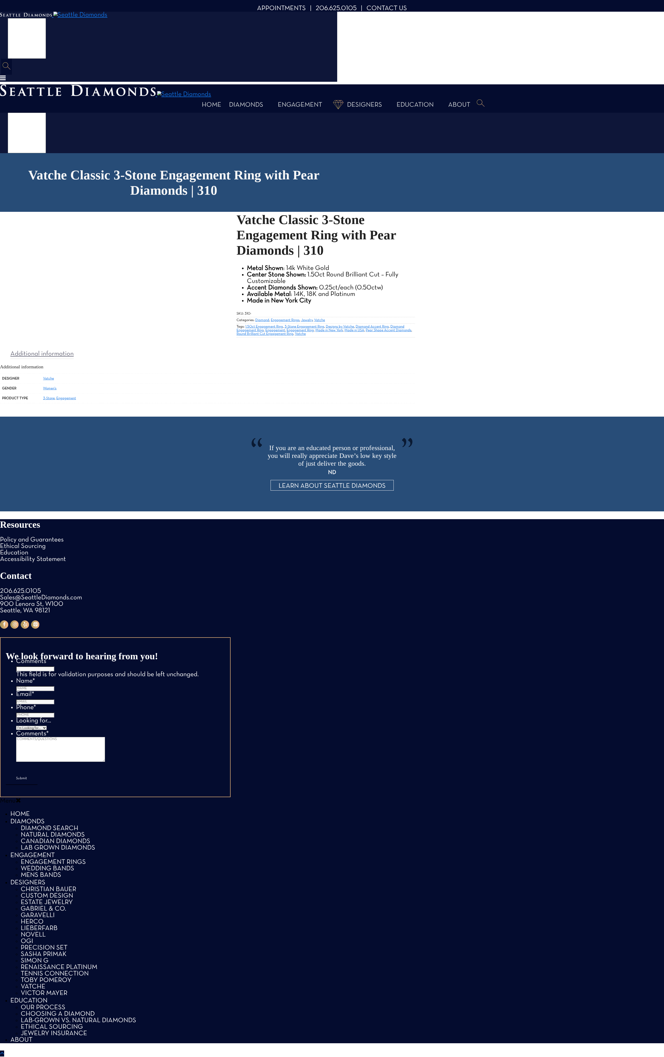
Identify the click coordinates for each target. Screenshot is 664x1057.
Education (415, 105)
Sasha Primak (44, 954)
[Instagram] (14, 624)
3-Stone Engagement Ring (304, 326)
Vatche (319, 320)
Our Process (43, 1008)
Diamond (262, 320)
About (459, 105)
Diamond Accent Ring (372, 326)
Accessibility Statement (33, 559)
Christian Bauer (48, 889)
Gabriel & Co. (43, 909)
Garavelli (38, 915)
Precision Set (44, 948)
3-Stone (49, 398)
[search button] (6, 67)
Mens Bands (41, 875)
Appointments (281, 8)
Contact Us (386, 8)
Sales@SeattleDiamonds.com (41, 598)
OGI (27, 941)
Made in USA (354, 330)
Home (211, 105)
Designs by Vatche (340, 326)
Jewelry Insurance (54, 1033)
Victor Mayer (44, 993)
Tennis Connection (55, 974)
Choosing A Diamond (58, 1014)
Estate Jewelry (47, 902)
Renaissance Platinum (59, 967)
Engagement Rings (285, 320)
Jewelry (307, 320)
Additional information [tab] (42, 354)
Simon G (35, 961)
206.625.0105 (336, 8)
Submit (21, 778)
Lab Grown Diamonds (58, 848)
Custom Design (47, 896)
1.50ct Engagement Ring (264, 326)
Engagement (300, 105)
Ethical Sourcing (23, 546)
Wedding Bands (47, 869)
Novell (33, 935)
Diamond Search (49, 828)
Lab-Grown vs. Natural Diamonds (78, 1021)
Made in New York (329, 330)
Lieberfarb (39, 928)
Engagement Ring (300, 330)
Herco (32, 922)
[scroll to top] (2, 1053)
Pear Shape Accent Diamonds (388, 330)
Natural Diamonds (53, 835)
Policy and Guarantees (32, 540)
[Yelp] (25, 624)
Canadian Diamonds (55, 841)
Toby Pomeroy (46, 980)
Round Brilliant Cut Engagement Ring (265, 334)
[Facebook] (4, 624)
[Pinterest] (35, 624)
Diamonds (246, 105)
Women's (50, 388)
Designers (364, 105)
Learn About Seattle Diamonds (332, 486)
